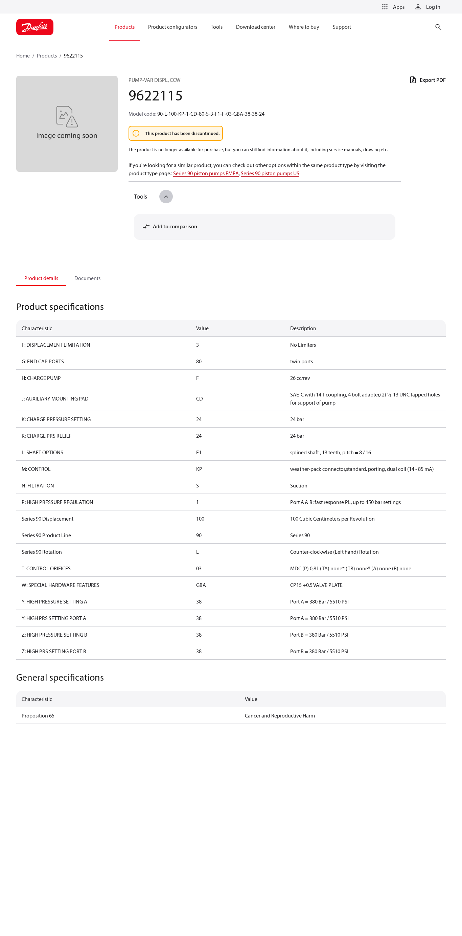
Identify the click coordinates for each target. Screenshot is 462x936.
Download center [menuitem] (255, 26)
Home (23, 55)
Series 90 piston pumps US (270, 173)
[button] (392, 6)
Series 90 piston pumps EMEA (206, 173)
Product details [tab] (41, 278)
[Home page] (34, 27)
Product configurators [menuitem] (172, 26)
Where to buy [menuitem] (304, 26)
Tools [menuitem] (217, 26)
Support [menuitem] (342, 26)
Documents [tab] (87, 278)
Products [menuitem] (125, 26)
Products (47, 55)
